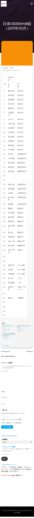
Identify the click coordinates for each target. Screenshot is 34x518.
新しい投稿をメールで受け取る (12, 423)
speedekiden (7, 70)
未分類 (11, 68)
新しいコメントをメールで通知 (12, 419)
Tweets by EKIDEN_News (9, 436)
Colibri (18, 513)
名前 (3, 391)
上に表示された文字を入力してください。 (13, 413)
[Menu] (31, 3)
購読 (4, 459)
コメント (4, 371)
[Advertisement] (17, 490)
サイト (3, 404)
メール (4, 398)
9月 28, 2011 (17, 70)
